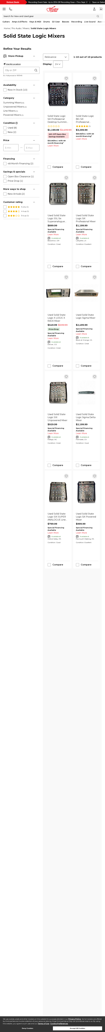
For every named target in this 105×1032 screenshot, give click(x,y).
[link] (58, 119)
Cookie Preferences (59, 1024)
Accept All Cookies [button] (77, 1028)
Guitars (6, 21)
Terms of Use (43, 1024)
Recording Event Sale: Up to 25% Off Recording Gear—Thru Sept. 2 (57, 2)
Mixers (26, 28)
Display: (47, 64)
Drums (46, 21)
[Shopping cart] (101, 9)
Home (7, 28)
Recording (76, 21)
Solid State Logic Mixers (43, 28)
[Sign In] (94, 9)
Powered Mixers (13, 115)
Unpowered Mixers (15, 106)
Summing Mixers (13, 102)
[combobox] (56, 57)
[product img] (58, 94)
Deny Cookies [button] (27, 1028)
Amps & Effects (19, 21)
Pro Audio (16, 28)
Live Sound (89, 21)
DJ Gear (56, 21)
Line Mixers (10, 111)
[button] (34, 56)
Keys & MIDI (35, 21)
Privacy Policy (74, 1019)
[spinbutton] (11, 147)
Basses (65, 21)
